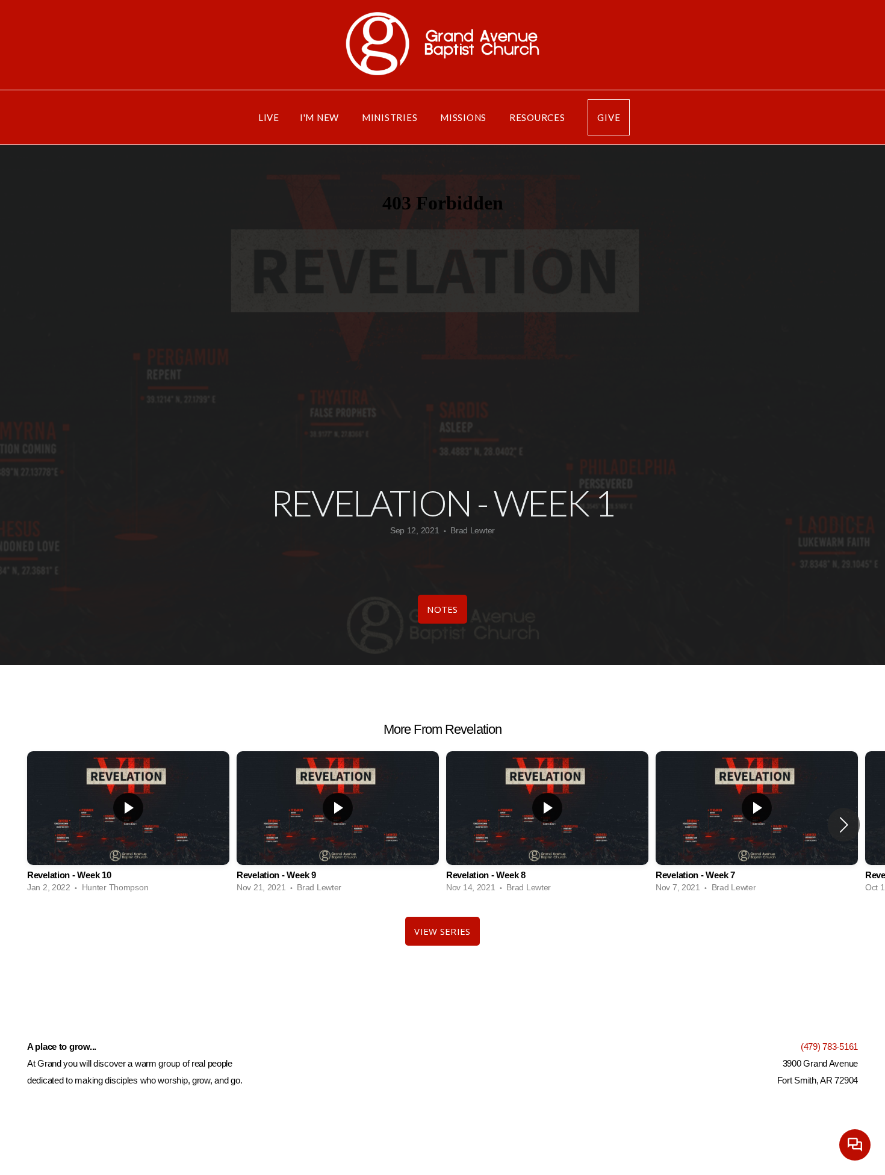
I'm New (320, 117)
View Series (442, 931)
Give (608, 117)
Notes (442, 609)
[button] (844, 824)
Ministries (391, 117)
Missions (464, 117)
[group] (128, 825)
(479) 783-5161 (829, 1046)
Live (268, 117)
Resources (538, 117)
